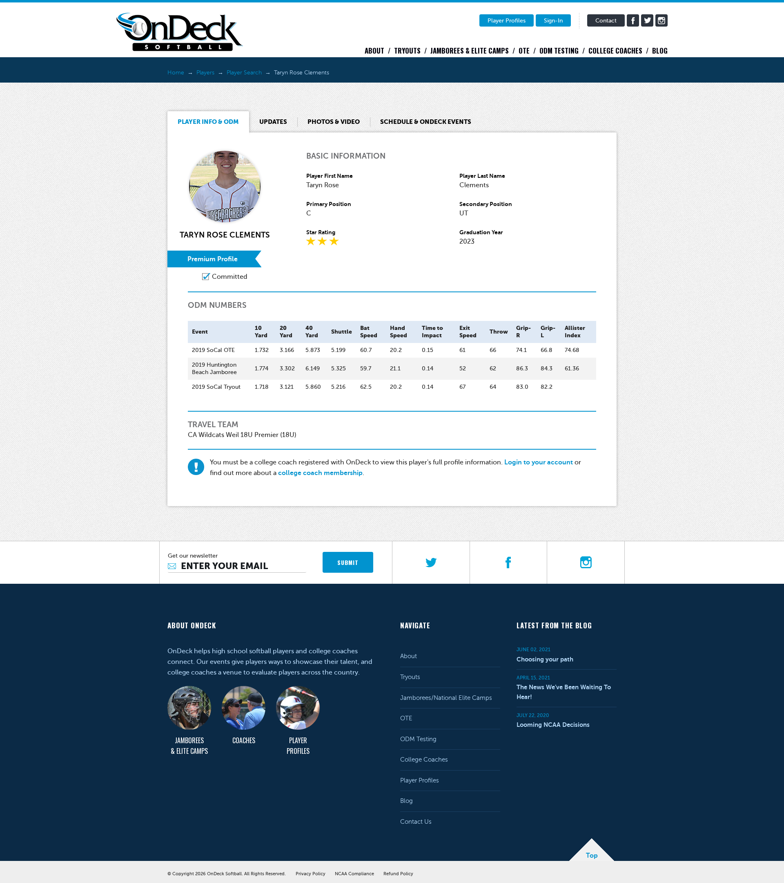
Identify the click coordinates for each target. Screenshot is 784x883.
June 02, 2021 (533, 649)
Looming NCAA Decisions (553, 724)
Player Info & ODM (208, 121)
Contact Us (416, 821)
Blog (660, 50)
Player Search (244, 72)
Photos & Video (333, 121)
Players (205, 72)
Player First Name (329, 176)
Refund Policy (398, 873)
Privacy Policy (310, 873)
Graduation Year (481, 232)
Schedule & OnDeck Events (425, 121)
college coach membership (320, 473)
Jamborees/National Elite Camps (446, 698)
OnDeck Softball (179, 32)
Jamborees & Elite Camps (469, 50)
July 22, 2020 (533, 715)
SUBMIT (347, 562)
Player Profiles (507, 21)
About (374, 50)
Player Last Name (482, 176)
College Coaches (615, 50)
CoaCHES (243, 740)
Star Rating (320, 232)
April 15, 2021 (533, 678)
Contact (606, 21)
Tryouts (407, 50)
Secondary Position (485, 204)
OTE (524, 50)
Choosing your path (545, 659)
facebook (633, 20)
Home (175, 72)
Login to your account (538, 462)
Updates (273, 121)
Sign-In (553, 21)
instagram (661, 20)
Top (592, 855)
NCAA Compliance (354, 873)
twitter (647, 20)
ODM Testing (559, 50)
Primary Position (328, 204)
